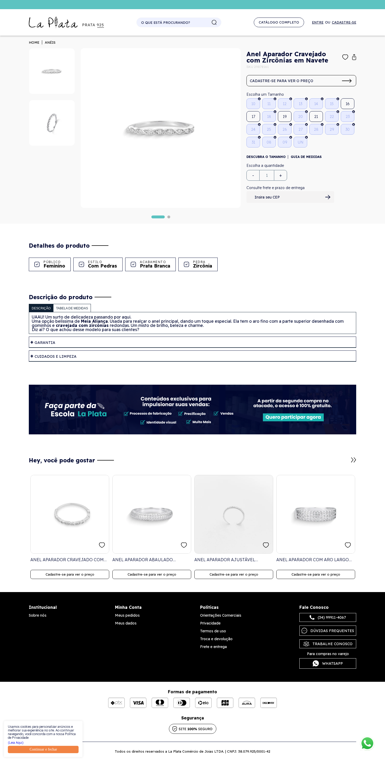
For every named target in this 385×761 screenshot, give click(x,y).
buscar (214, 22)
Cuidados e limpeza (55, 356)
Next (353, 460)
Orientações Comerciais (220, 615)
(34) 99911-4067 (332, 617)
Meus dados (125, 623)
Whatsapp (332, 663)
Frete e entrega (213, 646)
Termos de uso (213, 631)
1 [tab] (158, 216)
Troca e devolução (216, 639)
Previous (347, 462)
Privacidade (210, 623)
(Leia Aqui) (16, 743)
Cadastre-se (344, 22)
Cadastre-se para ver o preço (281, 80)
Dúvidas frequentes (332, 630)
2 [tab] (168, 216)
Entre (317, 22)
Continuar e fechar (43, 749)
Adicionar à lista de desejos (345, 57)
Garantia (45, 342)
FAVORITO (102, 545)
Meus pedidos (127, 615)
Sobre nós (37, 615)
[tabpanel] (161, 128)
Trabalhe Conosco (332, 643)
